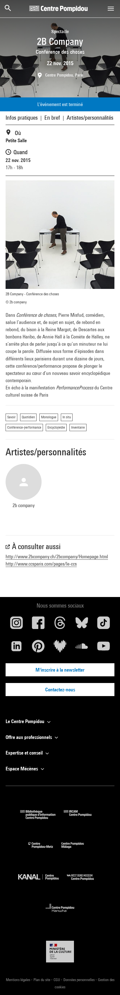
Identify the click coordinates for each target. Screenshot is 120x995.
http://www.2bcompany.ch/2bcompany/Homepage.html (57, 556)
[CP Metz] (44, 849)
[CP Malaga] (76, 849)
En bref (52, 117)
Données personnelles (79, 979)
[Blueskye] (82, 624)
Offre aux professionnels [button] (29, 737)
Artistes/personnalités (90, 117)
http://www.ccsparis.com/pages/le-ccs (41, 564)
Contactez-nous (60, 689)
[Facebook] (38, 624)
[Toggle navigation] (111, 8)
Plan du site (42, 979)
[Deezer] (60, 648)
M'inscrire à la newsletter (60, 670)
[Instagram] (16, 624)
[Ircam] (82, 817)
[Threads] (60, 624)
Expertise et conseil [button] (25, 753)
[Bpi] (42, 817)
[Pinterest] (38, 648)
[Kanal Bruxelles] (42, 881)
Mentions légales (18, 979)
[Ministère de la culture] (60, 951)
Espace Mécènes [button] (22, 769)
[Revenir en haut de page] (106, 981)
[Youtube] (103, 648)
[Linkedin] (16, 648)
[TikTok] (103, 624)
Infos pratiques (22, 117)
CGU (57, 979)
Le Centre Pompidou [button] (25, 721)
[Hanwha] (60, 913)
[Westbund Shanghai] (84, 881)
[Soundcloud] (82, 648)
